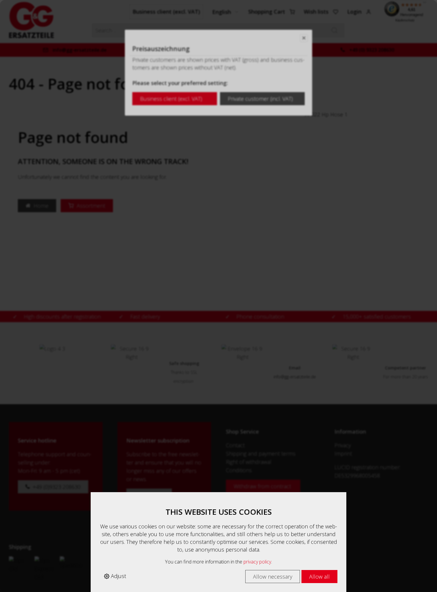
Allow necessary (272, 576)
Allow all (319, 576)
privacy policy (257, 561)
